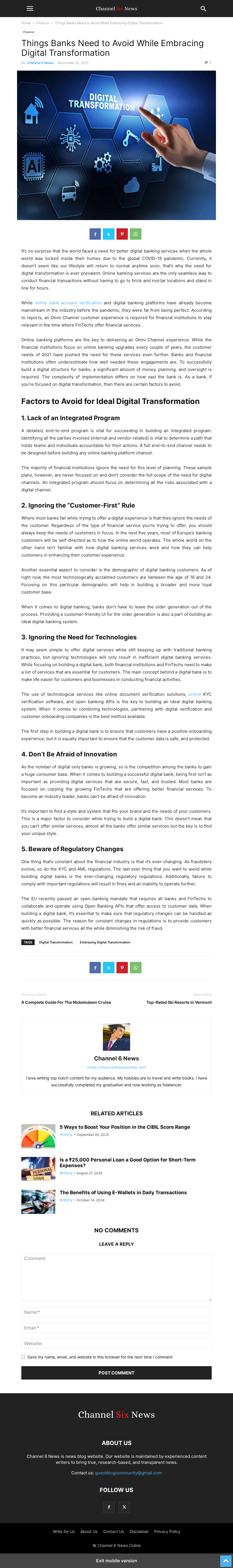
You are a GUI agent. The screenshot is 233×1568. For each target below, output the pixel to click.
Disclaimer (139, 1531)
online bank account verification (68, 302)
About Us (88, 1531)
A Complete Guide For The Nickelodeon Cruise (66, 1002)
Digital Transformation (56, 942)
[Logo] (116, 1426)
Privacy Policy (167, 1531)
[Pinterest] (122, 234)
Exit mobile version (116, 1560)
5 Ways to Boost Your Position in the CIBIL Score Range (125, 1127)
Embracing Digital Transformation (105, 942)
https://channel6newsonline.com (116, 1067)
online (194, 694)
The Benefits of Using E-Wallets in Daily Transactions (123, 1192)
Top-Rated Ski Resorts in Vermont (179, 1002)
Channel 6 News (40, 63)
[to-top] (226, 1558)
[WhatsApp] (136, 234)
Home (26, 23)
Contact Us (113, 1531)
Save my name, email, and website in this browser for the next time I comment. (100, 1356)
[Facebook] (95, 234)
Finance (42, 23)
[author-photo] (116, 1050)
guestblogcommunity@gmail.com (128, 1472)
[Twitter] (109, 234)
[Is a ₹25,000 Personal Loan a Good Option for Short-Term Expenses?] (38, 1170)
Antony (66, 1134)
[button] (29, 8)
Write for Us (64, 1531)
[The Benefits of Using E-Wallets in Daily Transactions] (38, 1202)
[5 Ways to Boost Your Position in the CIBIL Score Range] (38, 1137)
